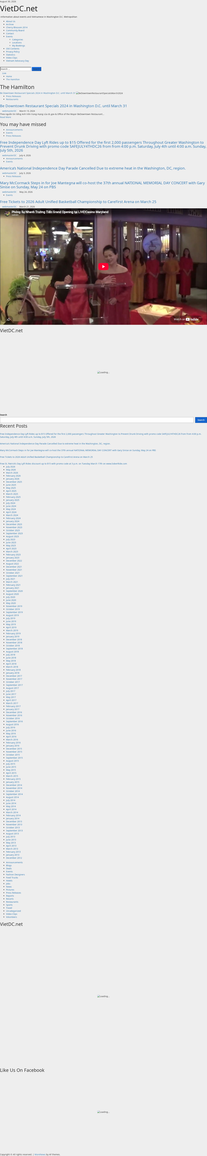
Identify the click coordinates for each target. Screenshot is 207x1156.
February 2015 (13, 779)
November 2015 (14, 751)
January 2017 (12, 709)
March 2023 (12, 551)
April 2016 (11, 736)
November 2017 (14, 678)
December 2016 (14, 712)
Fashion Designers (15, 874)
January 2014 (12, 818)
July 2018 (10, 654)
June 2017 (11, 694)
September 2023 (14, 533)
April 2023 (11, 548)
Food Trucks (12, 877)
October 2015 (13, 754)
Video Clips (11, 57)
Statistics (10, 54)
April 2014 (11, 809)
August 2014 (12, 797)
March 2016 (12, 739)
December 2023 (14, 524)
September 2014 (14, 794)
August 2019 (12, 615)
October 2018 (13, 645)
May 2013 (11, 842)
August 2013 (12, 833)
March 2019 (12, 630)
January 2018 (12, 672)
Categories (17, 39)
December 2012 (14, 857)
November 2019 (14, 606)
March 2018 (12, 666)
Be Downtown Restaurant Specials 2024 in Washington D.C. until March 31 (37, 93)
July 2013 (10, 836)
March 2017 (12, 703)
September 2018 (14, 648)
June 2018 (11, 657)
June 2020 (11, 600)
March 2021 (12, 581)
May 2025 (11, 487)
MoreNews (40, 1154)
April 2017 (11, 700)
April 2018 (11, 663)
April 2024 (11, 512)
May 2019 (11, 624)
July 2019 (10, 618)
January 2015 (12, 782)
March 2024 (12, 515)
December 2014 (14, 785)
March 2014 (12, 812)
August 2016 (12, 724)
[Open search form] (1, 65)
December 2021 (14, 566)
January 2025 (12, 500)
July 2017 (10, 691)
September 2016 (14, 721)
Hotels (9, 880)
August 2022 (12, 563)
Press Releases (13, 96)
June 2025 (11, 484)
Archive (10, 24)
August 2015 (12, 760)
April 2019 (11, 627)
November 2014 (14, 788)
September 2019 (14, 612)
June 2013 (11, 839)
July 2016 (10, 727)
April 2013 (11, 845)
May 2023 (11, 545)
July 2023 (10, 539)
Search (3, 414)
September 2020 (14, 591)
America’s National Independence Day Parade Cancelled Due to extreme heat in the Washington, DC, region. (93, 168)
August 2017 (12, 688)
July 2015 (10, 763)
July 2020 (10, 597)
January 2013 (12, 854)
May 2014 (11, 806)
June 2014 (11, 803)
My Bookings (18, 45)
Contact (10, 33)
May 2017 (11, 697)
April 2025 (11, 490)
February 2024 (13, 518)
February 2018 (13, 669)
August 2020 (12, 594)
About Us (10, 21)
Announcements (14, 129)
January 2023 (12, 557)
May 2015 (11, 769)
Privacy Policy (13, 51)
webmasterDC (9, 110)
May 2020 (11, 603)
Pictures (10, 889)
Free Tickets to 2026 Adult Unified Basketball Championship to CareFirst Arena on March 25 (78, 201)
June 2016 (11, 730)
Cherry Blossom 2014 (16, 27)
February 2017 (13, 706)
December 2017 (14, 675)
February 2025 (13, 497)
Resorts (10, 898)
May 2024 (11, 509)
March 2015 (12, 776)
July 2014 (10, 800)
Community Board (15, 30)
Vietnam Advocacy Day (17, 60)
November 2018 (14, 642)
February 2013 (13, 851)
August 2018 (12, 651)
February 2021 (13, 584)
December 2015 (14, 748)
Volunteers (11, 917)
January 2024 (12, 521)
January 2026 (12, 478)
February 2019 (13, 633)
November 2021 (14, 569)
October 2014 (13, 791)
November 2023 (14, 527)
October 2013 (13, 827)
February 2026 (13, 475)
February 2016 (13, 742)
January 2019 (12, 636)
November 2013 (14, 824)
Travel (9, 907)
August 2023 (12, 536)
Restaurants (12, 99)
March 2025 (12, 493)
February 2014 (13, 815)
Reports (10, 895)
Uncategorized (13, 910)
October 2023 (13, 530)
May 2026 (11, 469)
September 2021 (14, 575)
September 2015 (14, 757)
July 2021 (10, 578)
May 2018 (11, 660)
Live (4, 73)
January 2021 (12, 587)
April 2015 (11, 772)
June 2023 (11, 542)
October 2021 (13, 572)
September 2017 (14, 685)
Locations (17, 42)
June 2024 (11, 506)
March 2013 (12, 848)
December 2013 (14, 821)
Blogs (9, 865)
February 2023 (13, 554)
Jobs (8, 883)
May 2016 (11, 733)
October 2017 (13, 681)
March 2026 (12, 472)
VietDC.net (19, 8)
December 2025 (14, 481)
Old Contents (12, 48)
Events (9, 36)
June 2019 (11, 621)
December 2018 (14, 639)
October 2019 (13, 609)
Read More (5, 117)
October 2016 (13, 718)
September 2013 (14, 830)
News (9, 886)
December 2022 (14, 560)
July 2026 (10, 466)
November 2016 (14, 715)
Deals (9, 868)
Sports (9, 904)
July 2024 (10, 503)
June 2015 (11, 766)
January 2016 (12, 745)
